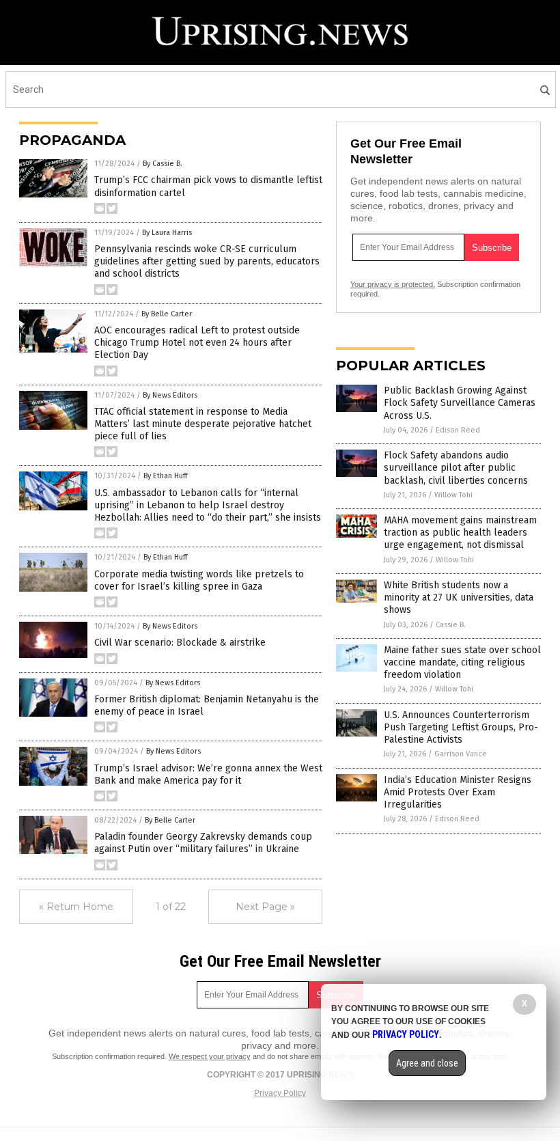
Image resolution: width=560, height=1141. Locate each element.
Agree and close (427, 1063)
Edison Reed (458, 430)
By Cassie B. (162, 163)
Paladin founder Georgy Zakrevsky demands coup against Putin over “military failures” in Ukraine (203, 843)
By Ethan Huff (165, 475)
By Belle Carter (166, 314)
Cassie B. (451, 624)
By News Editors (170, 395)
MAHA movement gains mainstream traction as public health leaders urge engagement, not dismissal (460, 532)
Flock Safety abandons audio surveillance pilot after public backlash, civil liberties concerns (456, 468)
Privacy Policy (280, 1093)
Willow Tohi (453, 495)
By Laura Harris (167, 232)
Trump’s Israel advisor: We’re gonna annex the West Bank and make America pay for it (208, 774)
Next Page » (265, 907)
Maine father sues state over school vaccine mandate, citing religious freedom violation (462, 662)
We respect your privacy (210, 1056)
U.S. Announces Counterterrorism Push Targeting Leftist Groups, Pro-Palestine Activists (461, 727)
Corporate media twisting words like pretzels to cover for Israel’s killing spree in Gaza (199, 580)
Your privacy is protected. (392, 284)
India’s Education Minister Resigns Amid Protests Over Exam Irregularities (457, 792)
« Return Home (76, 907)
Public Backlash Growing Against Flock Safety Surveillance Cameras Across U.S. (459, 403)
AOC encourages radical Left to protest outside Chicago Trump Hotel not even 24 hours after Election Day (197, 343)
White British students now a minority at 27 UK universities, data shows (458, 597)
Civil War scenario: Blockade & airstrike (180, 642)
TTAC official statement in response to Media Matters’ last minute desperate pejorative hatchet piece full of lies (202, 424)
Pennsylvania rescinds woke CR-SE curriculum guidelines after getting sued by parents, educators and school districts (207, 261)
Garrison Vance (460, 754)
